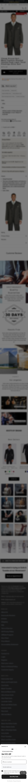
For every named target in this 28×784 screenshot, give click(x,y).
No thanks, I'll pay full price (14, 781)
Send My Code (14, 776)
